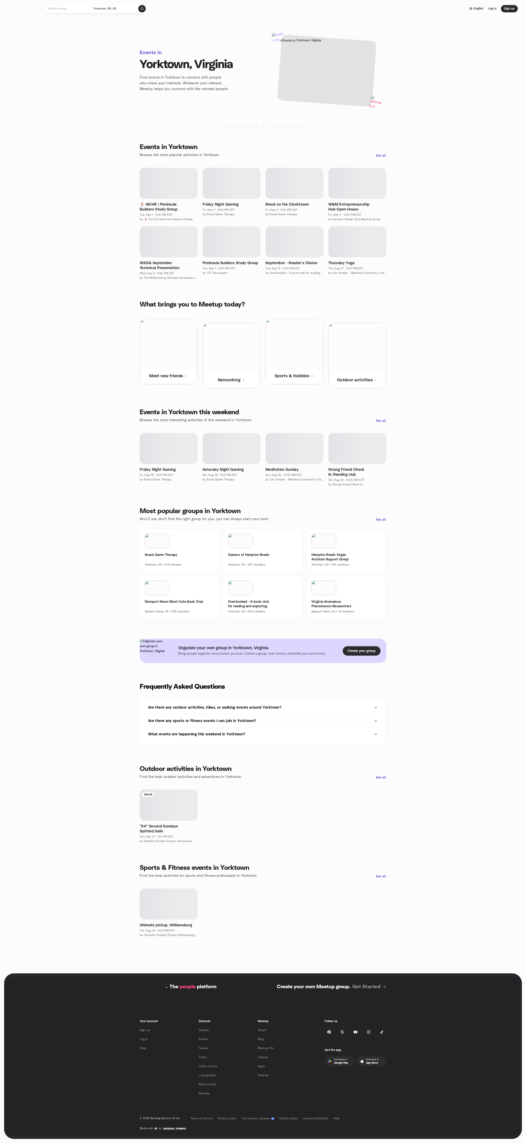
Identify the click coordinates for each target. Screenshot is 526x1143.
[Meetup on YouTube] (355, 1032)
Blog (261, 1039)
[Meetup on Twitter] (342, 1032)
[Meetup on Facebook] (329, 1032)
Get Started (366, 986)
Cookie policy (288, 1118)
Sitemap (204, 1093)
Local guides (207, 1075)
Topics (203, 1048)
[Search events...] (142, 8)
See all (381, 155)
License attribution (315, 1118)
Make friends (207, 1084)
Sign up (145, 1030)
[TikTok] (381, 1032)
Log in (144, 1039)
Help (143, 1048)
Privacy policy (227, 1118)
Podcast (263, 1075)
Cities (203, 1057)
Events (203, 1039)
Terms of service (201, 1118)
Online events (208, 1066)
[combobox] (114, 9)
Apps (261, 1066)
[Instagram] (368, 1032)
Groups (204, 1030)
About (262, 1030)
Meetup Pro (266, 1048)
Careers (263, 1057)
